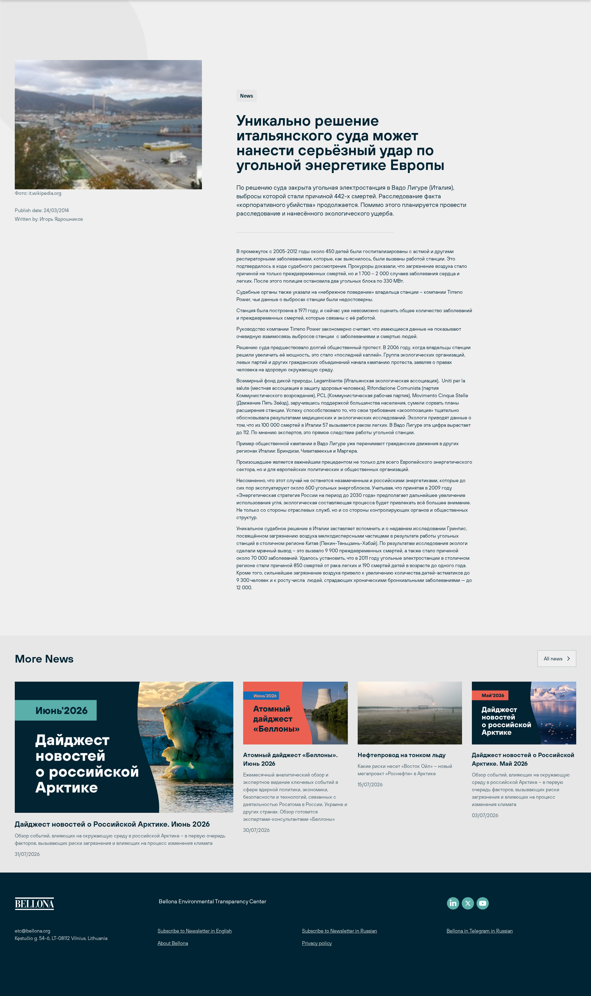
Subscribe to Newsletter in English (195, 930)
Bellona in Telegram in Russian (480, 930)
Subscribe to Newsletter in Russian (339, 930)
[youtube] (482, 903)
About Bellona (173, 943)
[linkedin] (453, 903)
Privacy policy (317, 943)
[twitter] (468, 903)
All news (553, 658)
